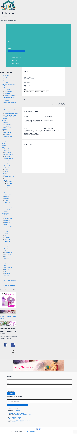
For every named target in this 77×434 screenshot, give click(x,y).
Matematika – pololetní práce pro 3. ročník (22, 414)
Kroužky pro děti (7, 127)
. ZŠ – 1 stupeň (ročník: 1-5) (7, 77)
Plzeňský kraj (6, 163)
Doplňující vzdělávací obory (9, 95)
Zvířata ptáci (6, 269)
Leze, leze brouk (48, 116)
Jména (5, 224)
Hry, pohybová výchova (7, 124)
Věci (5, 256)
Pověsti (3, 147)
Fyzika (5, 192)
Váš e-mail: (9, 398)
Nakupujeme (4, 129)
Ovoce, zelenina (7, 237)
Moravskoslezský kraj (8, 158)
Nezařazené (4, 139)
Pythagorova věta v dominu (17, 421)
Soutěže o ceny (5, 277)
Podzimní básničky (8, 243)
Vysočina (6, 169)
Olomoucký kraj (7, 160)
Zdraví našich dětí (5, 283)
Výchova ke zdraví (8, 207)
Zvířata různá (6, 271)
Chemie (5, 178)
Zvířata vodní (6, 275)
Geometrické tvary (8, 218)
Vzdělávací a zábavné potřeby (10, 138)
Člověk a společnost (8, 89)
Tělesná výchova (7, 204)
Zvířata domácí (7, 263)
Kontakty (10, 48)
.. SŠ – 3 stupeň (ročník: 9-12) (8, 80)
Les (5, 228)
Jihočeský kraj (7, 148)
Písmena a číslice (7, 239)
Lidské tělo (6, 231)
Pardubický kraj (7, 162)
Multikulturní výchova (8, 107)
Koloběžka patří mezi (17, 417)
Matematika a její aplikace (9, 104)
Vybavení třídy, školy (8, 136)
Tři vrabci (18, 410)
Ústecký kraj (6, 167)
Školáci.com (8, 13)
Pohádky (4, 145)
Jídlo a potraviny (7, 222)
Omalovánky (4, 141)
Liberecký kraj (7, 156)
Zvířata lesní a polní (8, 267)
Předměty (4, 175)
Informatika (6, 196)
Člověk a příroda (7, 87)
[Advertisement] (38, 31)
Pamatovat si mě (11, 391)
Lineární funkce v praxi (20, 411)
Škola (5, 250)
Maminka (6, 233)
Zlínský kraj (6, 171)
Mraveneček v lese (48, 128)
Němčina (8, 185)
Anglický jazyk (9, 181)
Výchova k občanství (8, 206)
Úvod (9, 41)
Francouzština (9, 183)
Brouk (25, 128)
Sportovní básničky (8, 252)
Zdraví (5, 260)
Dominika (11, 417)
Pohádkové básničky (8, 245)
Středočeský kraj (7, 165)
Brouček (26, 116)
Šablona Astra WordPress (30, 431)
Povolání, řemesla (7, 246)
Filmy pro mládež (5, 118)
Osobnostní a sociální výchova (10, 109)
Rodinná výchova (7, 202)
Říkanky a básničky (6, 213)
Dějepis (5, 190)
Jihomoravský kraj (7, 150)
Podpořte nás (14, 60)
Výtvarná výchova (7, 209)
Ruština (7, 187)
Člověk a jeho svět (8, 85)
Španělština (8, 189)
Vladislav (11, 413)
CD (4, 130)
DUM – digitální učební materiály (8, 84)
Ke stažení (10, 45)
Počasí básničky (7, 241)
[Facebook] (37, 429)
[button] (12, 48)
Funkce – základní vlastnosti (18, 413)
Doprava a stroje (7, 216)
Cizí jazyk (6, 180)
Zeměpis (6, 211)
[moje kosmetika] (8, 325)
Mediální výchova (7, 106)
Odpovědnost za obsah (16, 57)
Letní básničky (7, 229)
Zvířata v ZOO (7, 273)
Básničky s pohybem (8, 214)
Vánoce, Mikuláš (7, 254)
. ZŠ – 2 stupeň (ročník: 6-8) (7, 78)
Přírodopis (6, 200)
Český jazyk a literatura (9, 176)
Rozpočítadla (6, 248)
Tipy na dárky (7, 134)
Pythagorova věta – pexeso (17, 422)
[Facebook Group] (40, 429)
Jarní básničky (7, 220)
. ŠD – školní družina (6, 75)
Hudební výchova (7, 194)
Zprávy (3, 287)
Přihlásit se (11, 393)
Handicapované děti (6, 122)
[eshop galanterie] (8, 307)
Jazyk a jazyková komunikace (10, 102)
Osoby (5, 235)
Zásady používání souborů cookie (18, 63)
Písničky (3, 143)
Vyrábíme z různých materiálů (10, 280)
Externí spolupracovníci (16, 54)
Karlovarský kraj (7, 152)
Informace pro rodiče (6, 126)
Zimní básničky (7, 261)
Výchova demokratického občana (11, 113)
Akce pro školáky (5, 82)
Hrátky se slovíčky (16, 416)
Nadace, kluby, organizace (9, 285)
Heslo (8, 383)
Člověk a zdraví (7, 93)
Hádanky (4, 120)
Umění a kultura (7, 111)
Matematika (6, 198)
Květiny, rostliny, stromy (9, 226)
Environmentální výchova (9, 97)
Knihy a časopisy (7, 132)
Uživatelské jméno (10, 378)
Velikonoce (6, 258)
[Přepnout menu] (16, 51)
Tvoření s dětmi (5, 278)
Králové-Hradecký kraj (8, 154)
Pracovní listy (4, 173)
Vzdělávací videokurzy (6, 282)
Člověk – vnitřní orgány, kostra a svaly (23, 420)
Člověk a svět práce (8, 91)
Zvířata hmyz (6, 265)
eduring (10, 416)
